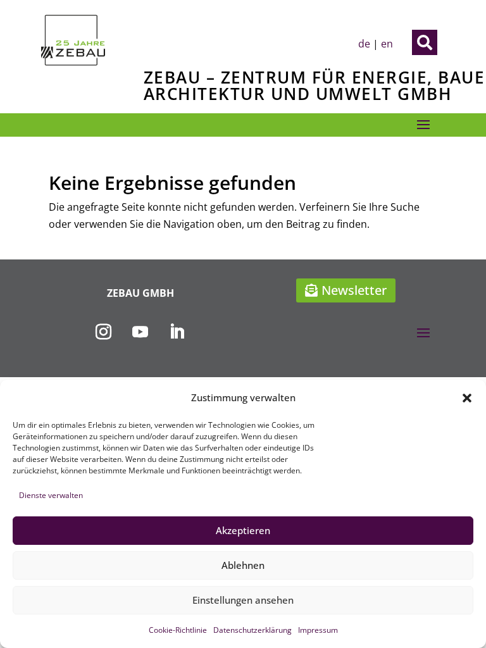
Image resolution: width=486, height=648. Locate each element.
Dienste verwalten (51, 495)
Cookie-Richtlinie (178, 630)
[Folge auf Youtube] (140, 332)
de (364, 44)
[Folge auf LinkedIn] (177, 332)
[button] (467, 398)
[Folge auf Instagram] (104, 332)
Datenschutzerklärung (252, 630)
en (387, 44)
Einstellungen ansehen (243, 600)
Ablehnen (243, 565)
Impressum (318, 630)
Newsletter (354, 290)
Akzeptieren (243, 530)
